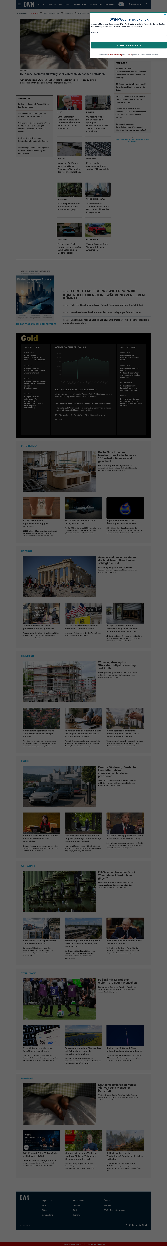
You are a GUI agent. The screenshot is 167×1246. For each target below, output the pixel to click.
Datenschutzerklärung (114, 55)
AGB (130, 55)
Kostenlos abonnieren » (129, 45)
